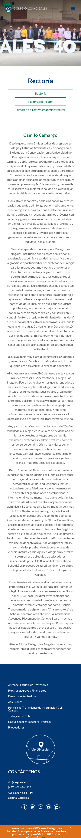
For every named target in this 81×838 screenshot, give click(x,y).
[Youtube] (48, 807)
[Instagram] (40, 807)
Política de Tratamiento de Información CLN (35, 707)
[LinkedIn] (57, 807)
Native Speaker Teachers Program (29, 721)
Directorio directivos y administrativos (41, 109)
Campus (13, 710)
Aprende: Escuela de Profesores (28, 685)
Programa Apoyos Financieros (27, 690)
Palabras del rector (40, 101)
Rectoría (40, 93)
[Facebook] (24, 807)
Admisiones (15, 702)
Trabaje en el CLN (19, 716)
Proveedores (16, 727)
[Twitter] (32, 807)
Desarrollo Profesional (22, 696)
